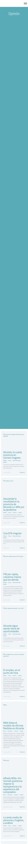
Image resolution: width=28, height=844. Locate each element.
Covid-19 (14, 512)
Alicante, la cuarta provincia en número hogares (12, 455)
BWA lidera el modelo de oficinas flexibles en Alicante (13, 725)
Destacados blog (16, 460)
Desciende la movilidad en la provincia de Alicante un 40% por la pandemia (13, 504)
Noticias (14, 675)
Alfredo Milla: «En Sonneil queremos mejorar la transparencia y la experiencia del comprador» (12, 785)
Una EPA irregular (12, 533)
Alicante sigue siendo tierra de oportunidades (11, 628)
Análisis (4, 460)
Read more (22, 472)
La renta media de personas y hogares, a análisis (13, 820)
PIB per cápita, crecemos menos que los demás (12, 577)
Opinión (5, 462)
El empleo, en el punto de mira (11, 671)
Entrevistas (9, 731)
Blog (9, 460)
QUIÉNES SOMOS (19, 5)
